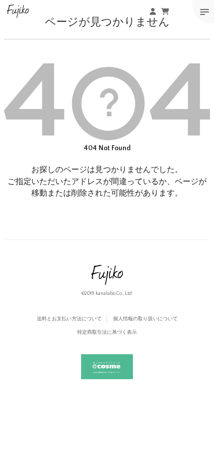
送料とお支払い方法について (69, 319)
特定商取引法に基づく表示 (107, 332)
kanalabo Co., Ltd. (114, 293)
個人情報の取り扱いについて (145, 319)
